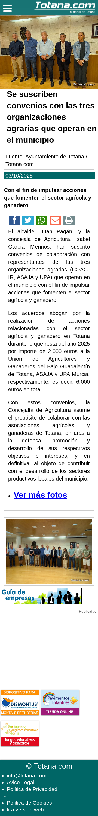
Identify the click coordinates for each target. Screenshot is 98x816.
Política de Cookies (29, 803)
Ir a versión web (25, 809)
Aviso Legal (20, 782)
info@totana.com (27, 775)
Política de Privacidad (32, 789)
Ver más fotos (40, 494)
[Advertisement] (41, 649)
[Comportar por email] (55, 221)
